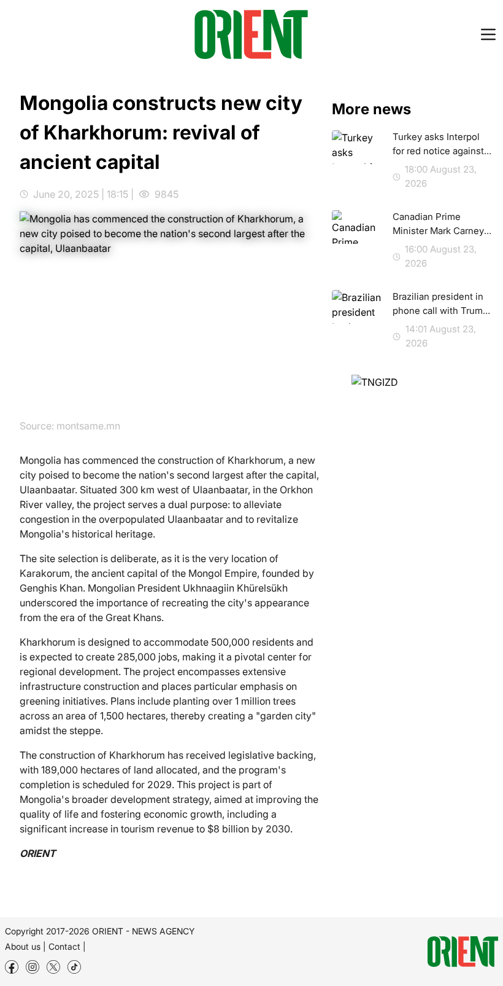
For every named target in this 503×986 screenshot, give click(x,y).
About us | (25, 946)
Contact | (67, 946)
